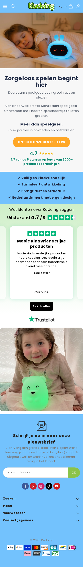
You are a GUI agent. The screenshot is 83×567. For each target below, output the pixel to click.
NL (60, 6)
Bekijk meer (42, 272)
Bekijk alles (41, 306)
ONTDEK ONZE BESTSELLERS (41, 142)
